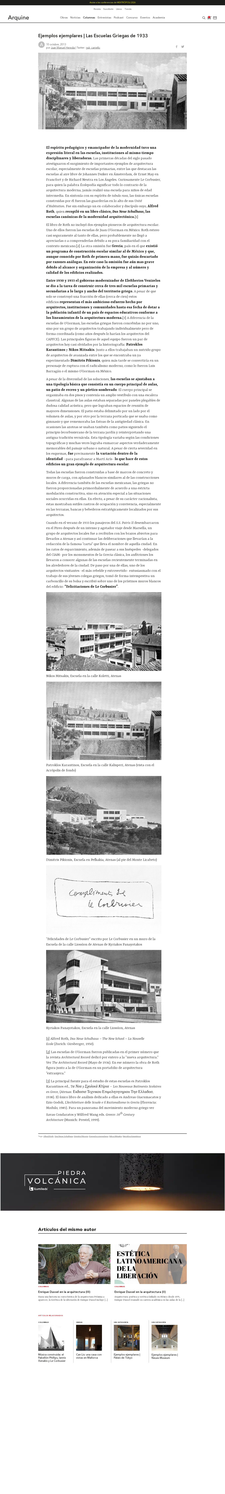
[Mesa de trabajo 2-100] (112, 1209)
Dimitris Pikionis (81, 1136)
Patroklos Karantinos (132, 1136)
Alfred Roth (48, 1136)
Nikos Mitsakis (115, 1136)
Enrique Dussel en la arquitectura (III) (64, 1292)
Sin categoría (121, 1322)
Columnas (43, 1286)
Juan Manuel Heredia (63, 47)
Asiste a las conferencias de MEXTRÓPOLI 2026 (113, 2)
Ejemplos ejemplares (98, 1136)
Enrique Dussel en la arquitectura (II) (140, 1292)
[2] (48, 1052)
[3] (48, 1081)
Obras (79, 1322)
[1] (48, 1039)
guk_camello (93, 47)
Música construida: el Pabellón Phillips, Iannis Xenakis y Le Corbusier (52, 1357)
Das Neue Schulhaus (64, 1136)
